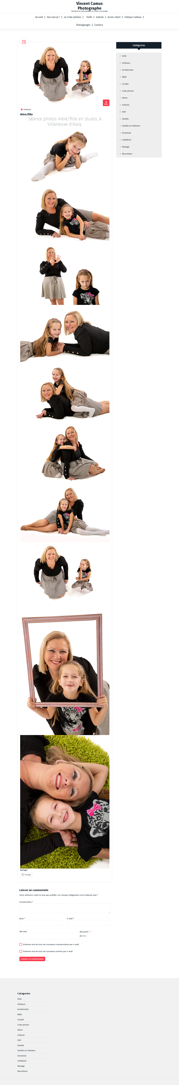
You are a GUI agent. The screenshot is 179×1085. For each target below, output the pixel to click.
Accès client (114, 17)
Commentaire (26, 902)
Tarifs (89, 17)
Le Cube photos (72, 17)
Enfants (27, 109)
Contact (98, 25)
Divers (125, 98)
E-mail (70, 918)
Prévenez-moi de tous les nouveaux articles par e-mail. (48, 951)
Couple (125, 84)
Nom (22, 918)
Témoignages (83, 25)
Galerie (100, 17)
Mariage (125, 147)
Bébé (124, 77)
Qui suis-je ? (53, 17)
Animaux (126, 63)
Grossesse (126, 133)
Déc (106, 102)
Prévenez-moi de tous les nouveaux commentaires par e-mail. (51, 944)
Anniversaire (127, 70)
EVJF (124, 112)
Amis (124, 56)
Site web (23, 931)
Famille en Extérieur (131, 126)
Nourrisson (127, 154)
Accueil (39, 17)
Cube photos (128, 91)
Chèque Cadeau (133, 17)
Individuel (126, 140)
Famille (125, 119)
